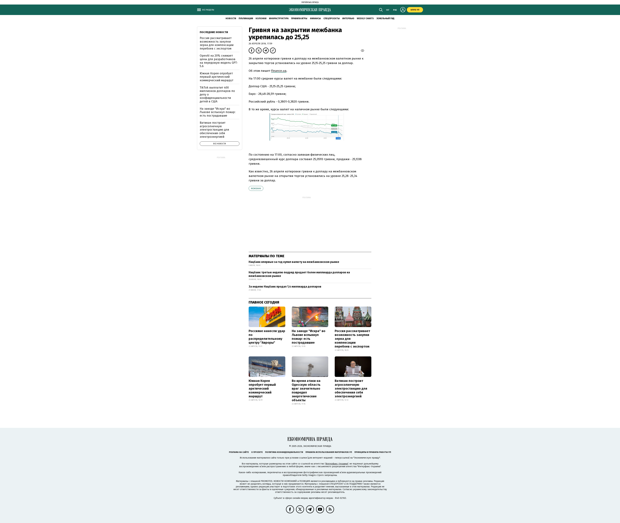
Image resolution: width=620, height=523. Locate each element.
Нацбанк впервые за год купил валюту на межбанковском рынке (294, 262)
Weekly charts (365, 18)
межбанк (256, 188)
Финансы (315, 18)
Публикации (246, 18)
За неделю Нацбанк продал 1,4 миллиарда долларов (285, 286)
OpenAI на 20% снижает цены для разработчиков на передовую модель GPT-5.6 (219, 61)
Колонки (261, 18)
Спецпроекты (331, 18)
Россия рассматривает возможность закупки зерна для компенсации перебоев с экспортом (352, 338)
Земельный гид (385, 18)
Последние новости (214, 32)
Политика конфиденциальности (284, 452)
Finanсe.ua (278, 71)
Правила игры (299, 18)
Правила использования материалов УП (328, 452)
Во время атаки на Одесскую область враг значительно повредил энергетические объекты (306, 390)
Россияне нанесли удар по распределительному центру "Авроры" (267, 336)
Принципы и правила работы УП (372, 452)
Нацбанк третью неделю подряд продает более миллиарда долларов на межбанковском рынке (299, 274)
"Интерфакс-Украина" (336, 463)
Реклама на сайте (239, 452)
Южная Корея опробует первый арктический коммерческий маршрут (262, 388)
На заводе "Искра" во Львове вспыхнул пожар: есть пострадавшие (308, 336)
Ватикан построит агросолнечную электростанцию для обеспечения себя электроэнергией (351, 388)
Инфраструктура (279, 18)
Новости (231, 18)
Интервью (348, 18)
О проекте (257, 452)
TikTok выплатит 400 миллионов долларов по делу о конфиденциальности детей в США (217, 94)
